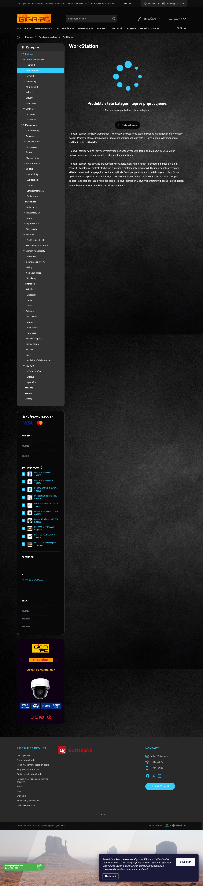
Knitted (29, 349)
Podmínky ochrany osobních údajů (73, 3)
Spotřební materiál (35, 240)
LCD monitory (32, 207)
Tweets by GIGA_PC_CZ (32, 580)
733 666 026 (157, 762)
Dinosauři (31, 295)
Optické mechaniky (35, 191)
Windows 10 (32, 114)
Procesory (30, 136)
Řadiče (29, 152)
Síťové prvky (31, 229)
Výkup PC (21, 796)
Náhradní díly (32, 174)
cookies (121, 869)
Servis (19, 786)
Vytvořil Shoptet (155, 825)
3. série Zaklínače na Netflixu (35, 615)
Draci (29, 305)
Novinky (29, 388)
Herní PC (31, 65)
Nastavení (110, 876)
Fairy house (32, 327)
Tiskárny (30, 234)
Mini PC (30, 76)
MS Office (31, 119)
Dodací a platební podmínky (29, 774)
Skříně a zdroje (32, 158)
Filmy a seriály (32, 344)
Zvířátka (30, 289)
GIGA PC (101, 814)
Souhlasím (185, 861)
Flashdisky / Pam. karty (37, 245)
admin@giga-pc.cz (160, 756)
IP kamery (31, 256)
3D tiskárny (31, 278)
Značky (28, 399)
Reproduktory (32, 223)
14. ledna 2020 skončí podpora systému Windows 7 (40, 451)
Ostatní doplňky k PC (35, 262)
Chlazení (30, 169)
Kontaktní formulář (160, 786)
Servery (29, 98)
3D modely (30, 284)
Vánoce (30, 322)
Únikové (30, 377)
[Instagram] (159, 775)
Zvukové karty (33, 196)
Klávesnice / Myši (34, 213)
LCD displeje (32, 180)
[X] (153, 775)
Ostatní (29, 185)
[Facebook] (147, 775)
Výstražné (31, 382)
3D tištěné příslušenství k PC (39, 360)
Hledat (113, 19)
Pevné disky (31, 147)
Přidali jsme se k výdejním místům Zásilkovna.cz (38, 441)
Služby (29, 267)
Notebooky (31, 81)
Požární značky (34, 371)
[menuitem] (24, 28)
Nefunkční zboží (33, 273)
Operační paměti (33, 141)
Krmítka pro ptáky (34, 338)
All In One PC (32, 87)
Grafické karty (32, 130)
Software (30, 109)
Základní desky (33, 163)
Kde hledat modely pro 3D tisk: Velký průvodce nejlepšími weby (39, 606)
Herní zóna (31, 103)
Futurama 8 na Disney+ (32, 623)
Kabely (29, 218)
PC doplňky (30, 202)
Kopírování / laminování (28, 800)
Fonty (28, 355)
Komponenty (31, 125)
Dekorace (30, 311)
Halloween (31, 333)
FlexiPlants (32, 316)
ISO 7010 (30, 366)
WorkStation (32, 70)
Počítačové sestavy (35, 59)
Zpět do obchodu (129, 125)
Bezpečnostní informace (105, 3)
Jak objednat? (23, 3)
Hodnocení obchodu (26, 805)
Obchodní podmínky (43, 3)
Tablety (29, 92)
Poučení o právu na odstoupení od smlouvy (32, 780)
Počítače (29, 54)
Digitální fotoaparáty (35, 251)
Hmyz (29, 300)
